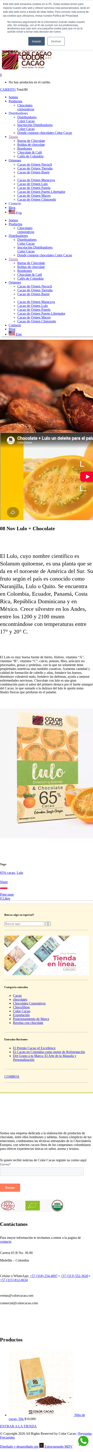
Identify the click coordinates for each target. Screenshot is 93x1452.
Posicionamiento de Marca (31, 1019)
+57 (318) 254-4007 (44, 1276)
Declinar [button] (56, 41)
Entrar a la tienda (18, 1426)
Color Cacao (21, 1011)
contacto (5, 1241)
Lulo (20, 872)
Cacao (17, 995)
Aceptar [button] (36, 41)
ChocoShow (21, 1007)
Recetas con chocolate (28, 1023)
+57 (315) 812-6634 (14, 1280)
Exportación (21, 1015)
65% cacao (7, 872)
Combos (11, 1076)
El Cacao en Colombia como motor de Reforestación (49, 1052)
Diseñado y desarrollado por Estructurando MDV (36, 1446)
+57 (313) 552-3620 (74, 1276)
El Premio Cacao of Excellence (34, 1048)
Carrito (8, 89)
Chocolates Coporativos (29, 1003)
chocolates (20, 999)
